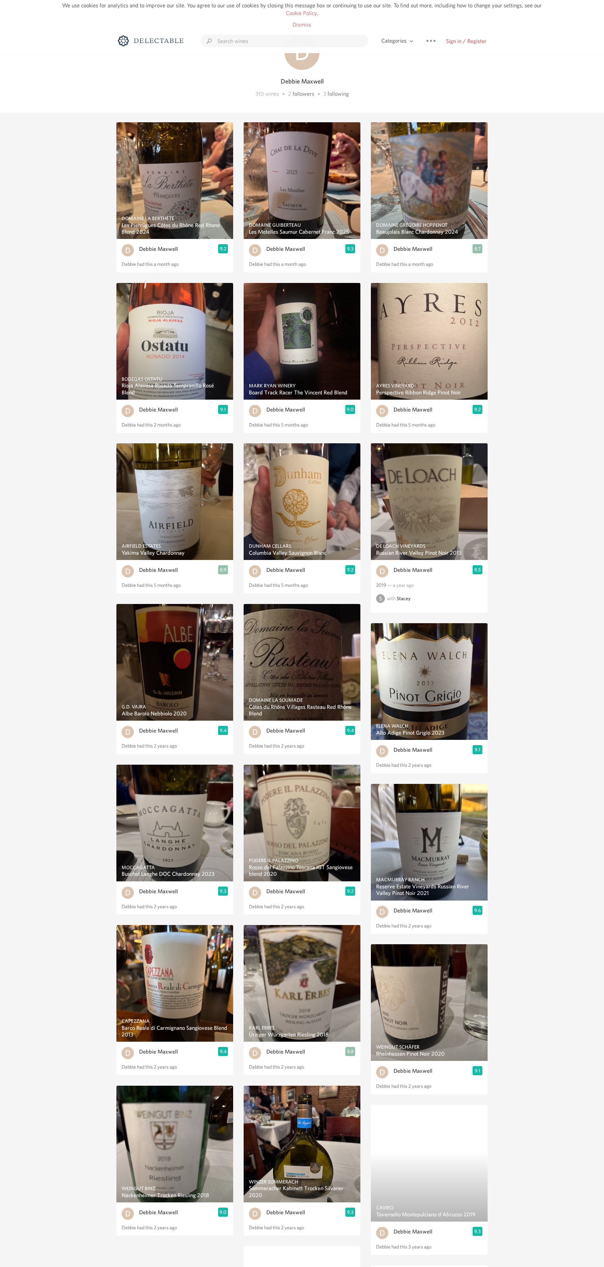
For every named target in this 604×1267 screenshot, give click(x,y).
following (338, 93)
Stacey (404, 598)
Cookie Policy (301, 13)
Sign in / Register (466, 41)
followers (303, 93)
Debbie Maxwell (158, 249)
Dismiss (302, 24)
